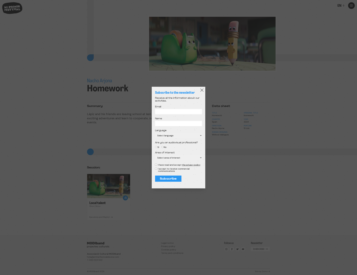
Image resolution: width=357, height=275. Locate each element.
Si (158, 147)
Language (161, 130)
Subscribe (168, 179)
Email (158, 107)
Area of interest (165, 153)
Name (158, 119)
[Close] (202, 90)
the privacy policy (191, 164)
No (165, 147)
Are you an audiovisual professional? (176, 143)
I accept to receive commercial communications (174, 170)
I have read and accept (179, 165)
